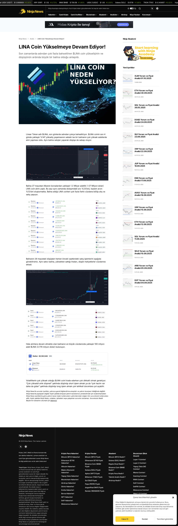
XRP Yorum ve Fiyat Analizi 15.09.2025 (144, 208)
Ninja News (23, 39)
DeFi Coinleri (138, 483)
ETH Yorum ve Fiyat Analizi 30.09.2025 (144, 91)
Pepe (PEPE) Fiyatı (92, 484)
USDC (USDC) (100, 2)
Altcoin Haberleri (68, 466)
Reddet (145, 519)
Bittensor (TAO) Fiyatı (93, 477)
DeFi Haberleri (67, 500)
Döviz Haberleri (67, 486)
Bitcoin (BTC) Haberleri (70, 457)
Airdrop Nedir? (115, 480)
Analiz (32, 39)
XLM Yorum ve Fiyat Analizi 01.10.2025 (144, 77)
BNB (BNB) (72, 2)
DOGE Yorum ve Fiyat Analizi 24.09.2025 (144, 120)
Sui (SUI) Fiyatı (91, 480)
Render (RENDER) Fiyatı (94, 491)
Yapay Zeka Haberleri (70, 476)
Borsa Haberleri (67, 493)
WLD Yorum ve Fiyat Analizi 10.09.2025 (144, 252)
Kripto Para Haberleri (70, 453)
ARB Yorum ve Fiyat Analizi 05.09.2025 (144, 266)
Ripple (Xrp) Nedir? (116, 464)
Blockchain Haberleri (69, 479)
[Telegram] (157, 8)
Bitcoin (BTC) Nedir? (117, 457)
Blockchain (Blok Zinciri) (140, 454)
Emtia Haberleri (67, 490)
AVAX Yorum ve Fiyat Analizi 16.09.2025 (144, 193)
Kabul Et (125, 519)
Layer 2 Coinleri (139, 463)
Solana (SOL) (128, 2)
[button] (173, 497)
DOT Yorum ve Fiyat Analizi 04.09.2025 (144, 281)
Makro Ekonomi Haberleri (67, 471)
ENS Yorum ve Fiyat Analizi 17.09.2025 (144, 179)
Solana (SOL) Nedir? (117, 460)
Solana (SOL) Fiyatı (93, 470)
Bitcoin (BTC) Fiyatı (93, 457)
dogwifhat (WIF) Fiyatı (94, 487)
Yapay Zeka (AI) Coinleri (139, 467)
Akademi (112, 453)
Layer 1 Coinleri (139, 459)
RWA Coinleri (138, 479)
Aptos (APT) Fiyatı (92, 473)
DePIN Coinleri (139, 486)
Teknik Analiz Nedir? (117, 477)
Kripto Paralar (91, 453)
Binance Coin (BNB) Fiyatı (93, 465)
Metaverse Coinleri (141, 490)
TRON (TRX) (157, 2)
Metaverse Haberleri (69, 504)
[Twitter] (152, 8)
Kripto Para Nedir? (116, 473)
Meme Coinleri (139, 472)
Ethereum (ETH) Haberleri (67, 461)
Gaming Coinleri (140, 476)
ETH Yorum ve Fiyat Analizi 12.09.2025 (144, 223)
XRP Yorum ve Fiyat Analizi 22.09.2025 (144, 150)
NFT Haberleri (67, 497)
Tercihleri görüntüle (165, 519)
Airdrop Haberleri (68, 483)
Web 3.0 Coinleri (140, 493)
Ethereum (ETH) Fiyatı (94, 460)
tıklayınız (53, 400)
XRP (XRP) (45, 2)
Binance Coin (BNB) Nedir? (117, 468)
